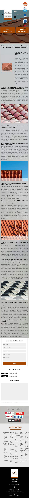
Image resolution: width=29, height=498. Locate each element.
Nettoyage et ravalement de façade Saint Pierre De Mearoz (11, 437)
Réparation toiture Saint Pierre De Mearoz (16, 438)
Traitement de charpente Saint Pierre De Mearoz (5, 447)
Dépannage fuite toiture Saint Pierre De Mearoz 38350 (21, 455)
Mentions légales (14, 493)
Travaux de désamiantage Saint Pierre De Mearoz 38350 (21, 444)
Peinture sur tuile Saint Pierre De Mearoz (5, 456)
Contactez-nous (14, 495)
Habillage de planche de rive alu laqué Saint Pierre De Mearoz (16, 450)
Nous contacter (22, 30)
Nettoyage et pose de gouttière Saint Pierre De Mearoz (11, 449)
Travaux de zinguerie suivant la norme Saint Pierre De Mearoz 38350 (26, 454)
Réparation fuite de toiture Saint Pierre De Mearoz (5, 437)
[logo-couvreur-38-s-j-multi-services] (2, 15)
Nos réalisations (7, 30)
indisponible (18, 14)
